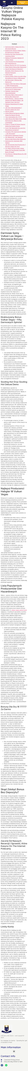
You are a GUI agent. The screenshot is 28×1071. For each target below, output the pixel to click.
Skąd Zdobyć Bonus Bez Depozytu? (15, 67)
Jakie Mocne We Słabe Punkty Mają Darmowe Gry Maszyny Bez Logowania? (15, 120)
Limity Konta (9, 74)
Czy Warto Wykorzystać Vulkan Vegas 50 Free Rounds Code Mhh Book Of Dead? (15, 150)
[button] (12, 2)
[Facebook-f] (2, 1065)
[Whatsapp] (6, 1065)
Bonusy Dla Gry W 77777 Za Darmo (15, 65)
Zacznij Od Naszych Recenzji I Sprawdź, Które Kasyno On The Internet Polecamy (14, 70)
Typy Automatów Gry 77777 (13, 117)
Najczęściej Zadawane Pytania (14, 135)
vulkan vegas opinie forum (19, 610)
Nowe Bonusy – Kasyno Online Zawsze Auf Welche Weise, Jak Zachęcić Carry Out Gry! (14, 100)
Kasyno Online (9, 111)
